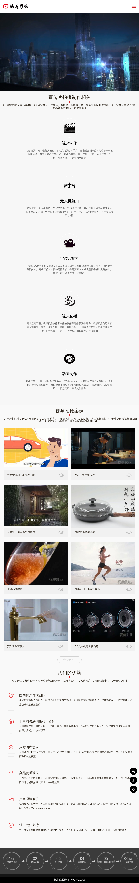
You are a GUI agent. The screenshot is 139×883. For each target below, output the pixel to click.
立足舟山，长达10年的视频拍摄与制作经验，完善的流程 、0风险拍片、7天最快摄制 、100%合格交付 (69, 680)
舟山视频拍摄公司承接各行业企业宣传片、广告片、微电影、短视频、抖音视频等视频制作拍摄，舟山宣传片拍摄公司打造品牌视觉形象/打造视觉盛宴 (69, 106)
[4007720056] (133, 789)
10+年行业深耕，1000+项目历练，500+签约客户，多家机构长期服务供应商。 (46, 418)
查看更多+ (69, 659)
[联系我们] (133, 780)
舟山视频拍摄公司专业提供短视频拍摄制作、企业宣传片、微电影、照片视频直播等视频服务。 (88, 420)
